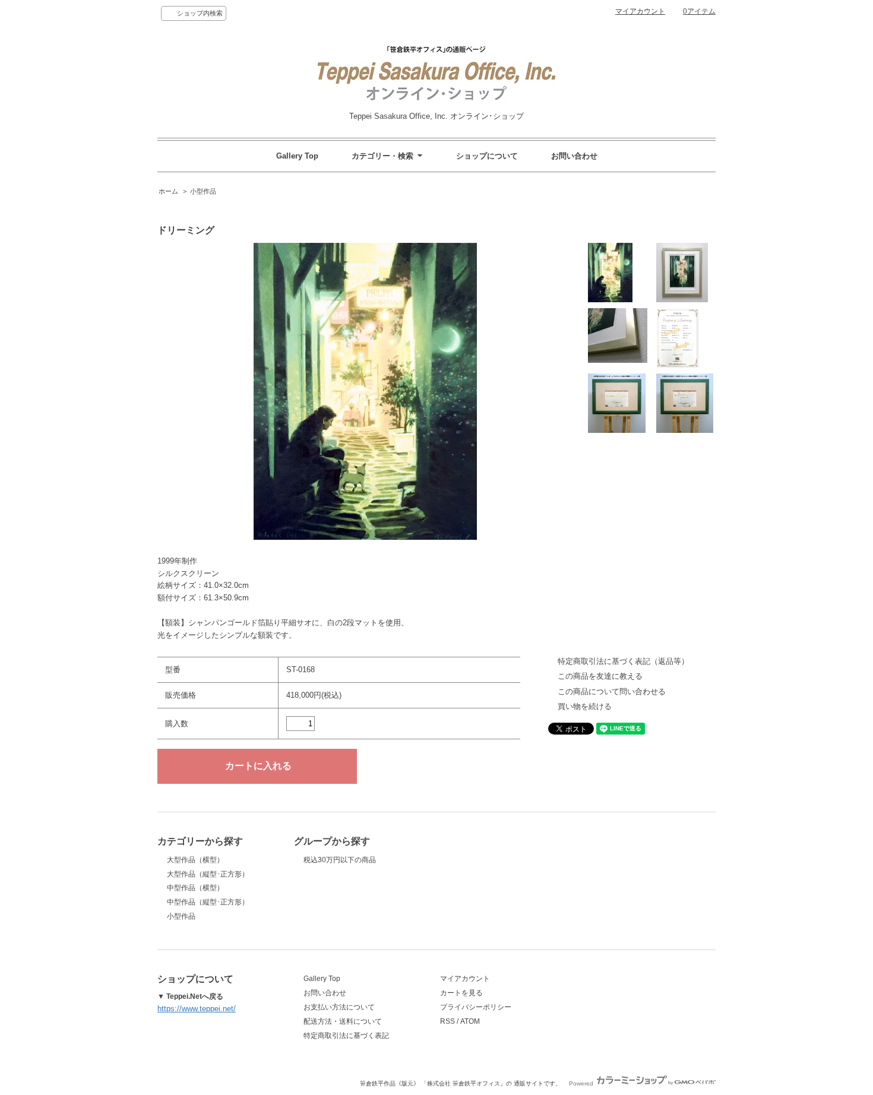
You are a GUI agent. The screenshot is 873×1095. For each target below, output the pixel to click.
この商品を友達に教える (600, 676)
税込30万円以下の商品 (339, 860)
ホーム (168, 191)
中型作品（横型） (195, 888)
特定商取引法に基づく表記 (346, 1035)
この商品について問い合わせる (612, 691)
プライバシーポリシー (475, 1007)
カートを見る (461, 993)
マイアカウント (640, 11)
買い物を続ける (585, 706)
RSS (447, 1021)
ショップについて (487, 155)
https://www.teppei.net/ (196, 1008)
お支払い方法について (339, 1007)
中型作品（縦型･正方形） (208, 902)
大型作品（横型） (195, 860)
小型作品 (203, 191)
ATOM (470, 1021)
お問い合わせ (574, 155)
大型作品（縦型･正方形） (208, 874)
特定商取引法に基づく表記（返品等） (623, 661)
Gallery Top (297, 155)
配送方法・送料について (342, 1021)
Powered (582, 1083)
